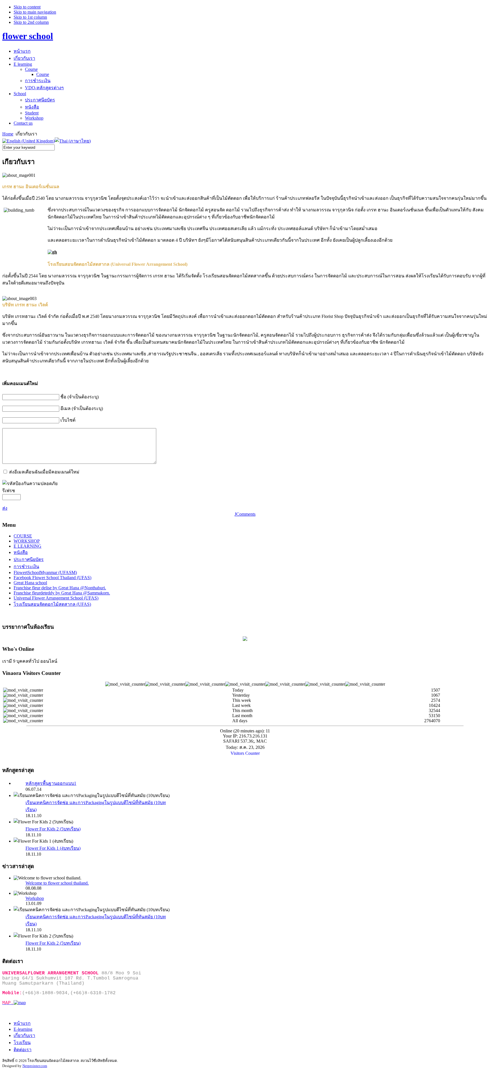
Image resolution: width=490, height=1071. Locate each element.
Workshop (35, 898)
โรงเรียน (22, 1042)
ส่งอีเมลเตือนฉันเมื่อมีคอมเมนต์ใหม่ (44, 471)
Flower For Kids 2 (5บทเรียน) (53, 828)
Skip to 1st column (30, 17)
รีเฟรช (8, 490)
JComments (245, 514)
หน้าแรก (22, 1023)
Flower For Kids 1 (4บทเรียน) (53, 848)
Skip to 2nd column (31, 22)
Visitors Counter (245, 753)
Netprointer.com (34, 1066)
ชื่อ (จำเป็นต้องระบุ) (79, 396)
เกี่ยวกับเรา (24, 1035)
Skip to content (27, 7)
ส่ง (4, 508)
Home (7, 133)
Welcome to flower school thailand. (57, 883)
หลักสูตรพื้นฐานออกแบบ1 (51, 783)
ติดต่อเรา (22, 1049)
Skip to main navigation (35, 12)
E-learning (23, 1029)
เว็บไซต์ (67, 420)
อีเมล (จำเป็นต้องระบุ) (81, 408)
